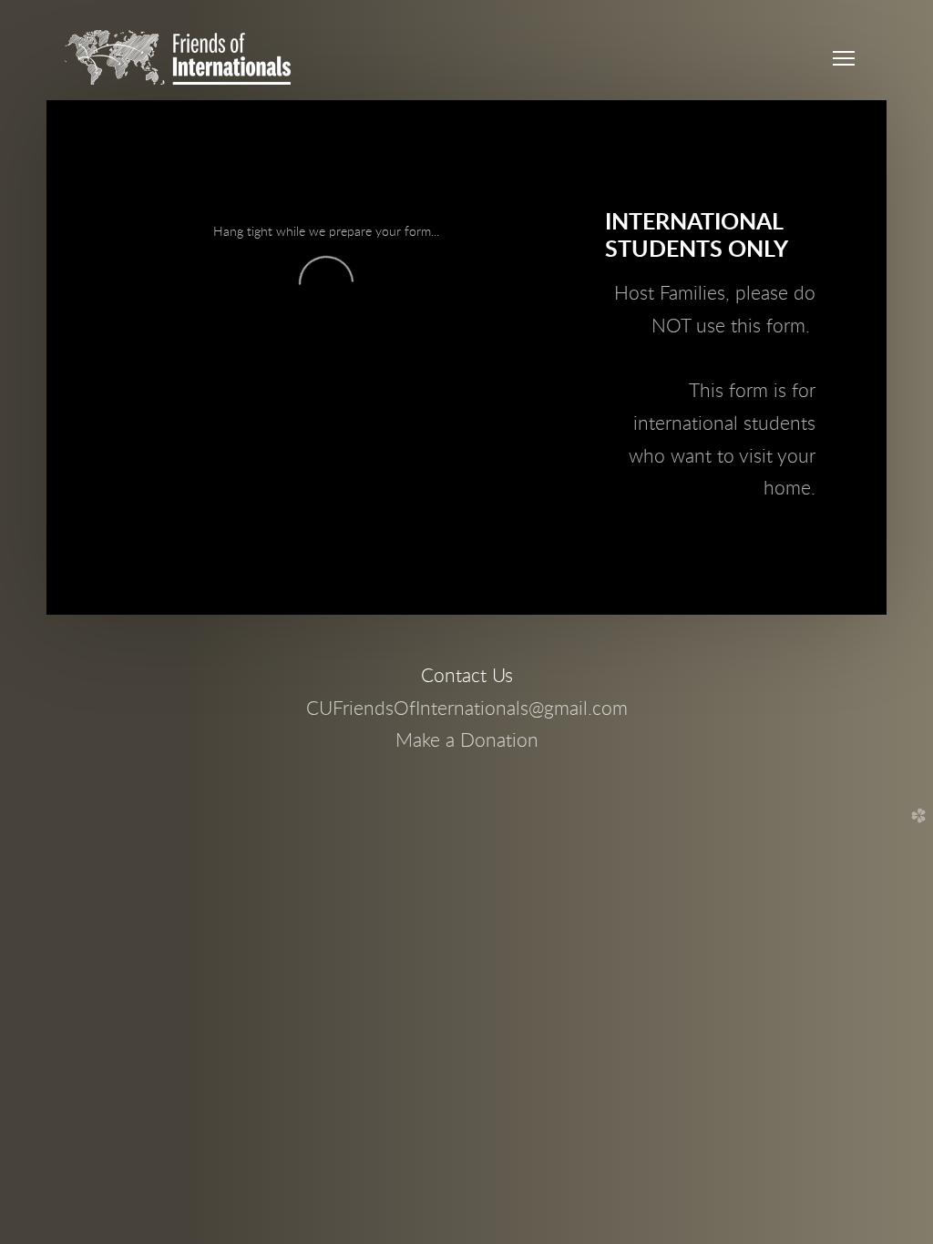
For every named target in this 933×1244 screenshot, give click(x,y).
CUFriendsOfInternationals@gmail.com (467, 709)
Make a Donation (466, 740)
